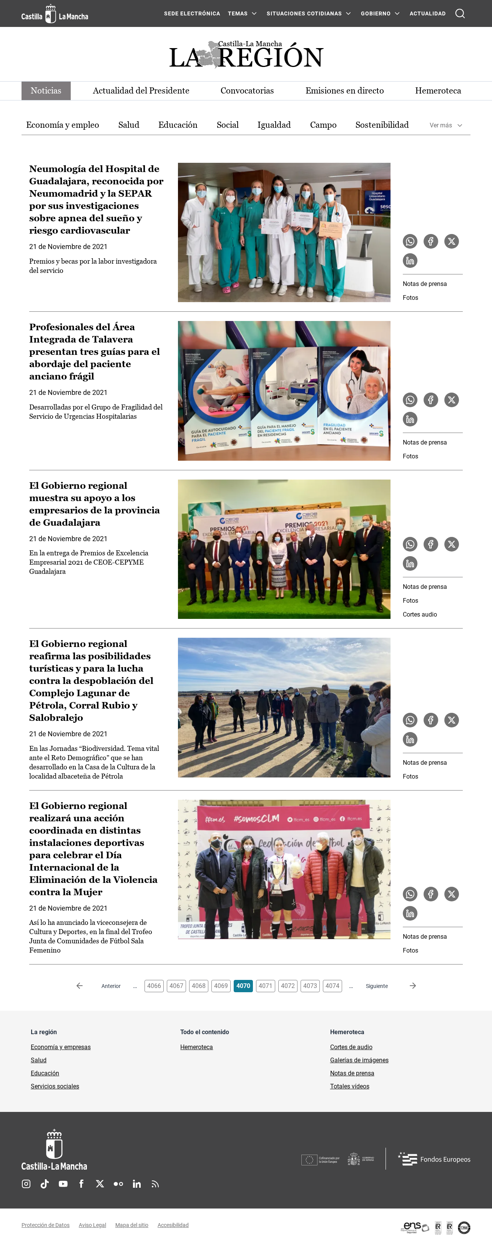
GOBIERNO (376, 13)
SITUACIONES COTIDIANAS (304, 13)
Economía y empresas (61, 1047)
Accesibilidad (173, 1225)
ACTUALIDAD (428, 13)
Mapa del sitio (131, 1225)
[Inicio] (126, 1149)
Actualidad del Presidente (141, 90)
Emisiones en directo (345, 90)
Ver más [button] (441, 125)
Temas (238, 13)
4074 (332, 986)
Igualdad (274, 125)
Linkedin (137, 1183)
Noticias (46, 90)
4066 (154, 986)
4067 (176, 986)
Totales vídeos (349, 1086)
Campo (323, 125)
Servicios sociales (55, 1086)
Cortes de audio (351, 1047)
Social (228, 125)
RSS (155, 1183)
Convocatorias (247, 90)
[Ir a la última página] (406, 986)
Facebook (81, 1183)
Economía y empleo (62, 125)
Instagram (26, 1183)
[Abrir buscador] (460, 13)
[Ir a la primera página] (85, 986)
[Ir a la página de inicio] (55, 13)
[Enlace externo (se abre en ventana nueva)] (435, 1228)
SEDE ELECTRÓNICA (192, 13)
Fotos (410, 297)
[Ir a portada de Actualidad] (246, 56)
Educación (178, 125)
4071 (266, 986)
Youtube (63, 1183)
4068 (199, 986)
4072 (288, 986)
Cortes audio (420, 614)
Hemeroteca (438, 90)
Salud (129, 125)
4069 (221, 986)
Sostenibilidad (382, 125)
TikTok (44, 1183)
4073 (310, 986)
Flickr (118, 1183)
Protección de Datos (46, 1225)
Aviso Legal (92, 1225)
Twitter (100, 1183)
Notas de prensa (425, 284)
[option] (63, 125)
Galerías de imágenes (359, 1060)
